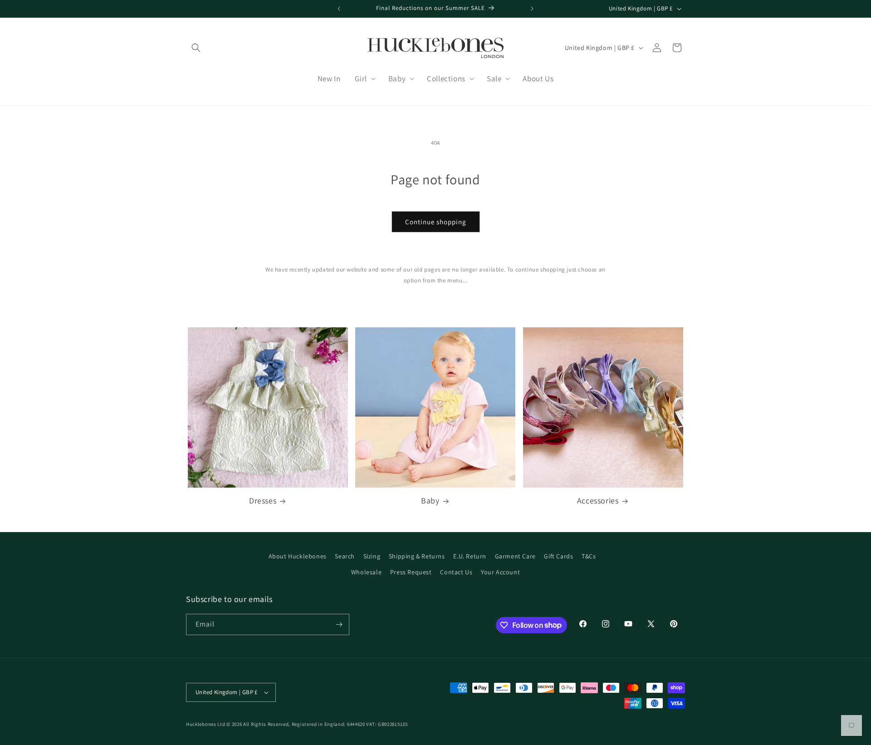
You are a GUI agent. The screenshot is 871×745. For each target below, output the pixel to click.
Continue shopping (435, 221)
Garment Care (515, 556)
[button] (196, 48)
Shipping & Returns (417, 556)
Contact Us (456, 572)
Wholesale (366, 572)
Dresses (262, 500)
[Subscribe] (339, 624)
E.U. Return (469, 556)
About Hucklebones (298, 556)
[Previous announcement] (339, 8)
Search (345, 556)
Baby (430, 500)
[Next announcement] (532, 8)
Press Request (411, 572)
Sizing (372, 556)
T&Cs (589, 556)
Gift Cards (558, 556)
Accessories (598, 500)
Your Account (500, 572)
